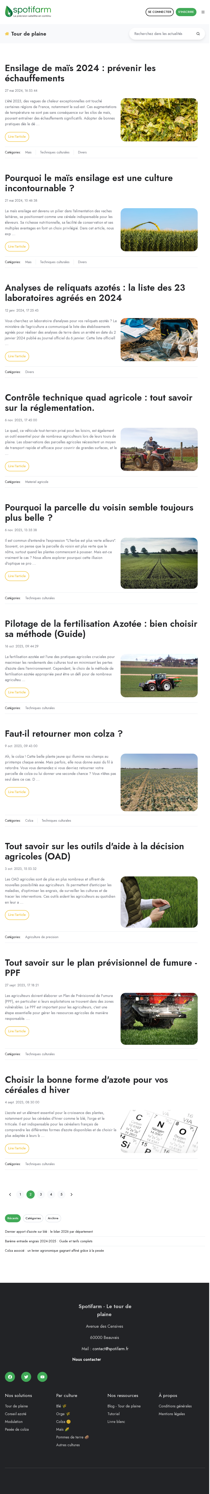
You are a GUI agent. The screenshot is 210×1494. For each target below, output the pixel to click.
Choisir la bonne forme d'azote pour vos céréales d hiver (86, 1084)
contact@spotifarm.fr (110, 1349)
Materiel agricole (36, 481)
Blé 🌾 (61, 1406)
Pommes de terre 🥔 (72, 1437)
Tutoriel (113, 1414)
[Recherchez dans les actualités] (198, 34)
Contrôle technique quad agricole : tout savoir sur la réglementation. (99, 402)
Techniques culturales (55, 152)
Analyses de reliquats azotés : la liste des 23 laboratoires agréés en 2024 (95, 292)
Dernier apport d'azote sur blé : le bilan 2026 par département (49, 1231)
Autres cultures (68, 1445)
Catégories (33, 1218)
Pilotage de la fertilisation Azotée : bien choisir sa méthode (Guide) (101, 628)
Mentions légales (172, 1414)
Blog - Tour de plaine (124, 1406)
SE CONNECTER (159, 12)
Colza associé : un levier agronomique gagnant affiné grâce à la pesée (54, 1250)
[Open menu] (203, 12)
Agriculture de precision (41, 937)
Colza (29, 820)
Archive (53, 1218)
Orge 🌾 (63, 1414)
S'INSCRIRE (186, 12)
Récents (12, 1218)
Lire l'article (17, 136)
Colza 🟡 (63, 1421)
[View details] (10, 1377)
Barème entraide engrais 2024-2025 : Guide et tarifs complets (48, 1241)
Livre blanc (116, 1421)
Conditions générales (175, 1406)
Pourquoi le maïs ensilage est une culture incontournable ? (89, 182)
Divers (82, 152)
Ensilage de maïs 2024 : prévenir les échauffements (80, 73)
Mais (28, 152)
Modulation (14, 1421)
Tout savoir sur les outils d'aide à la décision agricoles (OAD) (94, 851)
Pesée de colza (17, 1429)
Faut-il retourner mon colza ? (64, 733)
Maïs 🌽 (62, 1429)
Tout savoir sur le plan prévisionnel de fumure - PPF (101, 967)
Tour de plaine (16, 1406)
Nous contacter (86, 1359)
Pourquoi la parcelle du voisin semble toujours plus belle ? (99, 512)
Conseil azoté (15, 1414)
